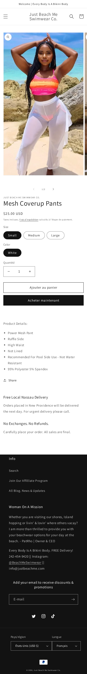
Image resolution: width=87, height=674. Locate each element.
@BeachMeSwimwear (25, 562)
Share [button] (12, 380)
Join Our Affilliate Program (28, 481)
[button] (5, 16)
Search (14, 471)
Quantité (8, 263)
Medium (34, 235)
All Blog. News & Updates (27, 491)
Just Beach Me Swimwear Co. (47, 670)
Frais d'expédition (28, 219)
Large (55, 235)
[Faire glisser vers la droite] (53, 189)
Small (12, 235)
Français (62, 646)
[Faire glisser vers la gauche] (34, 189)
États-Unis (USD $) (27, 646)
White (12, 253)
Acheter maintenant (43, 300)
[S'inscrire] (73, 599)
